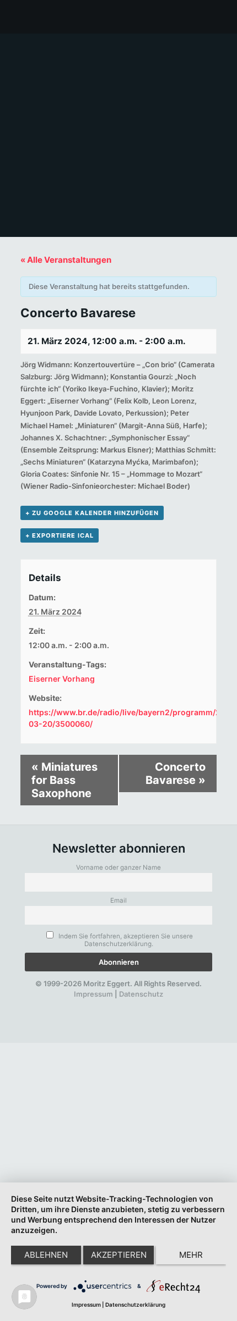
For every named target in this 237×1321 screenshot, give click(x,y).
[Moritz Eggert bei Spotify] (171, 1004)
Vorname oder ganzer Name (118, 867)
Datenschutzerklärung (135, 1304)
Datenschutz (141, 994)
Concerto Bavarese (176, 773)
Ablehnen (46, 1255)
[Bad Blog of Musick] (133, 1004)
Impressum (93, 994)
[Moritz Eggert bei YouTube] (95, 1004)
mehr (191, 1255)
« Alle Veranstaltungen (65, 260)
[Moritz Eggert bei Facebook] (57, 1004)
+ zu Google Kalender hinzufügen (92, 513)
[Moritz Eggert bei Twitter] (76, 1004)
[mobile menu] (222, 16)
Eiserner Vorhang (62, 678)
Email (118, 900)
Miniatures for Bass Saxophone (64, 780)
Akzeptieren (119, 1255)
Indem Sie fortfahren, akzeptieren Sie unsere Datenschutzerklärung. (125, 940)
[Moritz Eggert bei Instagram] (114, 1004)
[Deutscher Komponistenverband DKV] (151, 1004)
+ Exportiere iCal (59, 535)
